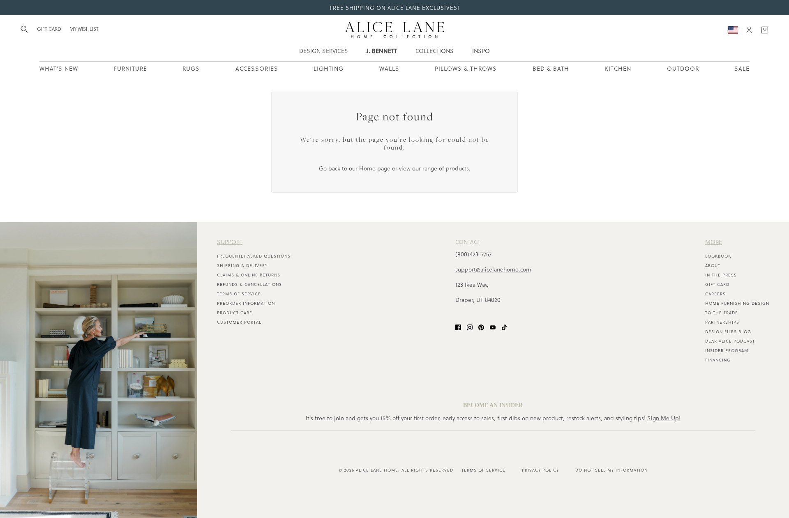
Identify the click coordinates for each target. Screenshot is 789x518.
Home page (374, 168)
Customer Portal (239, 322)
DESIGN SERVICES (323, 50)
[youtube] (493, 326)
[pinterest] (481, 326)
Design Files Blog (728, 331)
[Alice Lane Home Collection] (394, 30)
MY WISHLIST (84, 28)
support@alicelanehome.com (493, 269)
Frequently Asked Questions (254, 256)
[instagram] (470, 326)
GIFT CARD (49, 28)
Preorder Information (246, 303)
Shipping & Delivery (242, 265)
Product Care (234, 312)
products (457, 168)
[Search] (24, 29)
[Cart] (764, 30)
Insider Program (726, 350)
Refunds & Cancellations (249, 284)
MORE (713, 241)
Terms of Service (239, 294)
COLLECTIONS (434, 50)
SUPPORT (229, 241)
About (712, 265)
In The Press (721, 275)
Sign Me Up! (664, 418)
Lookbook (718, 256)
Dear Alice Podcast (730, 341)
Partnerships (722, 322)
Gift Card (717, 284)
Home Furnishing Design (737, 303)
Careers (715, 294)
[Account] (749, 30)
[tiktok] (504, 326)
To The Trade (721, 312)
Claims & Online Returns (248, 275)
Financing (718, 360)
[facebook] (458, 326)
